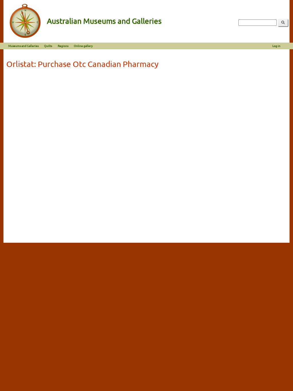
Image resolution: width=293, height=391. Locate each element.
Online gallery (83, 46)
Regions (63, 46)
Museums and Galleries (23, 46)
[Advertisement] (146, 114)
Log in (276, 46)
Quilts (48, 46)
